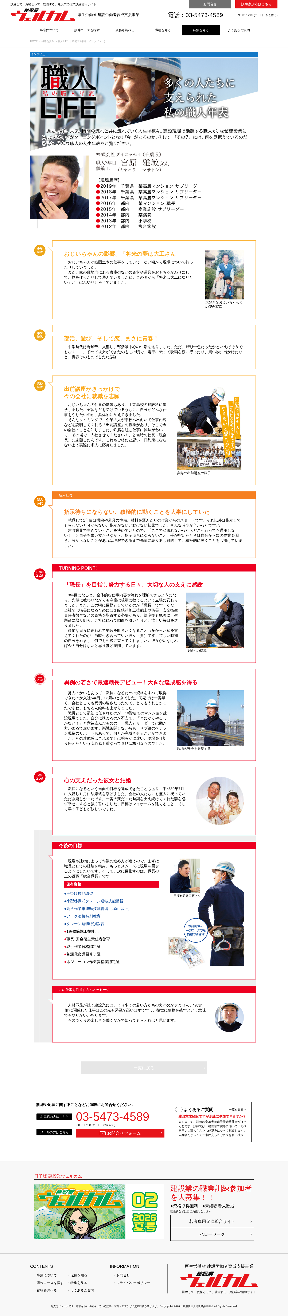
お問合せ (210, 4)
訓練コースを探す (87, 30)
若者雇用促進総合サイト (212, 1221)
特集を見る (201, 30)
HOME (34, 41)
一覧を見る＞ (237, 1109)
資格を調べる (125, 30)
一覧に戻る (144, 1067)
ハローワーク (212, 1234)
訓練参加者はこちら (256, 4)
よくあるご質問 (239, 30)
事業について (49, 30)
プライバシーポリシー (133, 1283)
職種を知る (163, 30)
